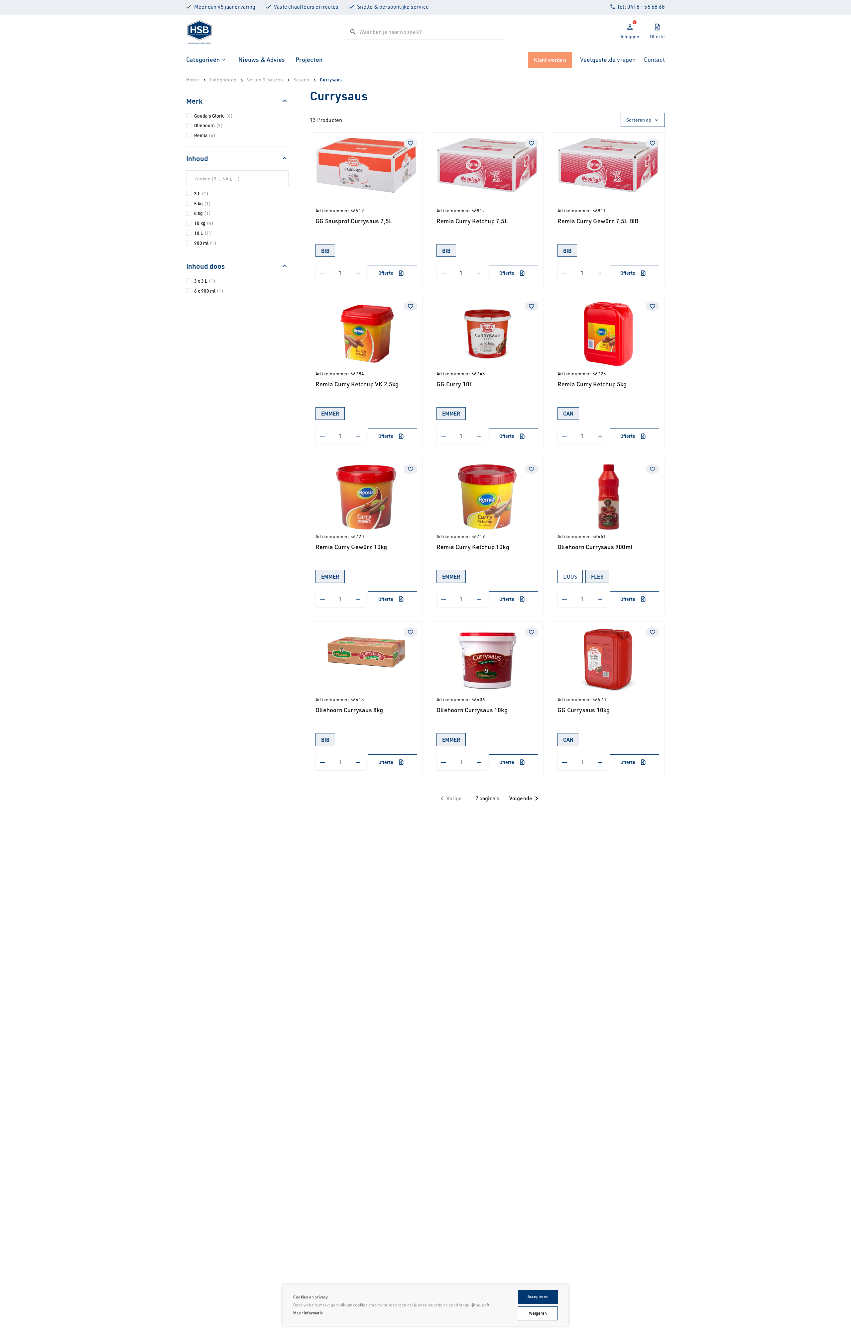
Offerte (385, 273)
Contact (654, 59)
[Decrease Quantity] (322, 273)
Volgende (521, 798)
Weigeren (538, 1313)
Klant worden (550, 59)
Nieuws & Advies (261, 59)
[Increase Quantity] (358, 273)
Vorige (454, 798)
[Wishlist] (410, 143)
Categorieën (203, 59)
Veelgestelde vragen (608, 59)
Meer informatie (308, 1312)
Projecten (309, 59)
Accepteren (538, 1296)
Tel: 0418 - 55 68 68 (641, 6)
